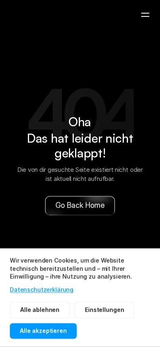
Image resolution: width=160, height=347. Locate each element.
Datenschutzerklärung (41, 289)
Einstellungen (104, 309)
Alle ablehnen (39, 309)
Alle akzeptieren (43, 330)
